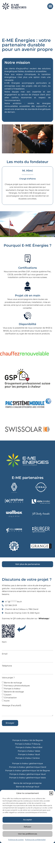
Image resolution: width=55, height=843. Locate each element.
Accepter (27, 819)
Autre (6, 700)
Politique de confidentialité (35, 840)
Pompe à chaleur (12, 688)
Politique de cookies (16, 840)
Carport (7, 694)
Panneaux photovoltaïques (17, 685)
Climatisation (10, 697)
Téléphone (7, 666)
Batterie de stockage (14, 691)
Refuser (27, 826)
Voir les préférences (27, 834)
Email (4, 654)
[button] (51, 793)
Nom (4, 642)
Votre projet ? (8, 677)
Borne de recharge (13, 682)
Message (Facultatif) (11, 705)
